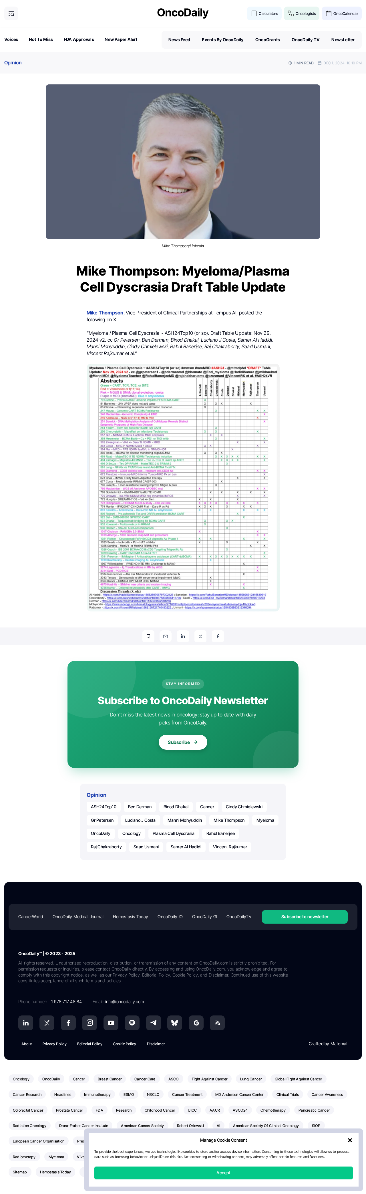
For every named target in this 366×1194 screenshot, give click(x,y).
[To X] (200, 636)
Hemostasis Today (130, 916)
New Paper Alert (121, 39)
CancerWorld (30, 916)
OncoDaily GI (204, 916)
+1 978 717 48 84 (65, 1001)
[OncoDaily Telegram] (153, 1022)
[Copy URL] (148, 636)
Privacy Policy (55, 1043)
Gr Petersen (102, 820)
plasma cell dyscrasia (174, 833)
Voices (11, 39)
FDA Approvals (79, 39)
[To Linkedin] (183, 636)
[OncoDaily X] (46, 1022)
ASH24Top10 (103, 806)
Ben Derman (140, 806)
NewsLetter (343, 39)
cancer (207, 806)
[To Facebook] (218, 636)
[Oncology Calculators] (254, 13)
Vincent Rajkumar (230, 847)
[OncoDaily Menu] (11, 14)
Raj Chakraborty (106, 847)
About (26, 1043)
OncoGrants (267, 39)
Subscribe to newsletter (304, 916)
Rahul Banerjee (220, 833)
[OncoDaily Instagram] (89, 1022)
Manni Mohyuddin (185, 820)
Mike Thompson (229, 820)
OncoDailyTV (238, 916)
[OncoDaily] (183, 13)
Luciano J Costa (140, 820)
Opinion (13, 63)
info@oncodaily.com (124, 1001)
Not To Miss (41, 39)
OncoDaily (101, 833)
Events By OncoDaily (222, 39)
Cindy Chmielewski (244, 806)
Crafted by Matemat (328, 1043)
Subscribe (179, 742)
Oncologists (306, 13)
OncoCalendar (345, 13)
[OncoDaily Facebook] (68, 1022)
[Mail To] (166, 636)
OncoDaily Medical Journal (78, 916)
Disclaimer (156, 1043)
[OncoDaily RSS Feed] (217, 1022)
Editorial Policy (89, 1043)
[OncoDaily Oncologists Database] (291, 13)
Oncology (131, 833)
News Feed (179, 39)
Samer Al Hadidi (186, 847)
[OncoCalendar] (328, 13)
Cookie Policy (124, 1043)
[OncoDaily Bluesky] (174, 1022)
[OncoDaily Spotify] (132, 1022)
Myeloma (265, 820)
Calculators (268, 13)
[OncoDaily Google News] (196, 1022)
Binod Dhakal (176, 806)
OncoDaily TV (306, 39)
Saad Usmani (146, 847)
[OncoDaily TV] (111, 1022)
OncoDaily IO (170, 916)
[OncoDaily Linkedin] (25, 1022)
